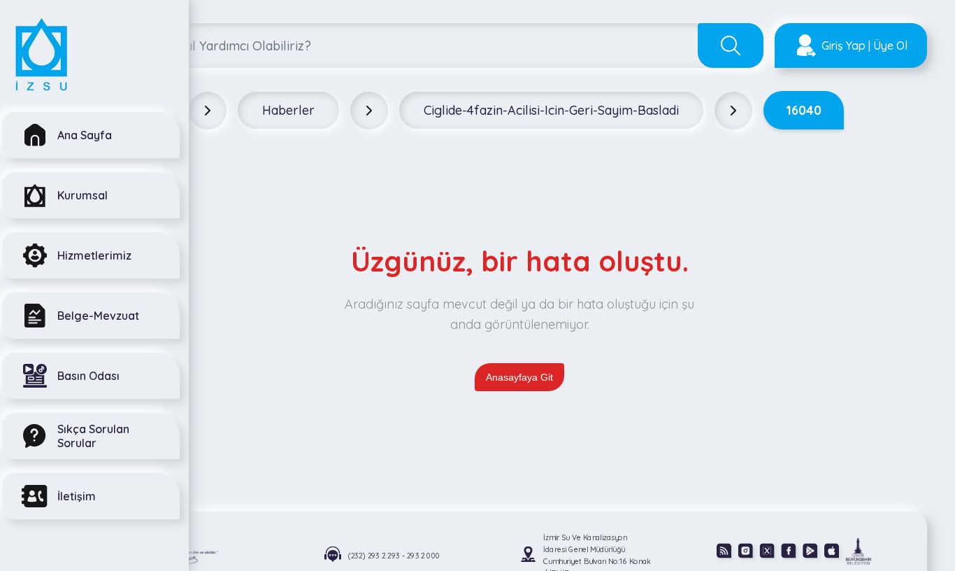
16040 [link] (803, 110)
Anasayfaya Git (519, 377)
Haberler (288, 110)
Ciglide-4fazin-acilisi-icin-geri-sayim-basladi (551, 110)
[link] (858, 551)
